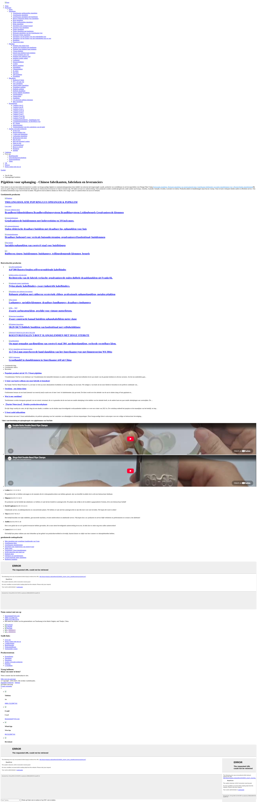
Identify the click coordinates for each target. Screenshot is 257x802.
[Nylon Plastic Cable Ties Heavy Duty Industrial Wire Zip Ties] (19, 283)
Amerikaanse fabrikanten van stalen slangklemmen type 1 (215, 187)
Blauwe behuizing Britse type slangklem (25, 18)
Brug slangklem (18, 20)
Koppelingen (13, 103)
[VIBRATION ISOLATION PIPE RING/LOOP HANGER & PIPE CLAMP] (8, 198)
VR (6, 163)
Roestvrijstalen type (19, 132)
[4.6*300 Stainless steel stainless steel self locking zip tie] (15, 267)
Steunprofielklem (18, 62)
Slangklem (12, 11)
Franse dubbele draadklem (21, 92)
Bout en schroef (18, 147)
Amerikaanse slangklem (20, 15)
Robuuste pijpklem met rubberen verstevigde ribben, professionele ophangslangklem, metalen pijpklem (62, 294)
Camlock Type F (18, 114)
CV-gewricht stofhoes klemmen (23, 100)
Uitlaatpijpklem (18, 69)
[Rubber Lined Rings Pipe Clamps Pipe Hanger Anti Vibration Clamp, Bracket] (6, 251)
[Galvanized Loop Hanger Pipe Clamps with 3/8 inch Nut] (11, 218)
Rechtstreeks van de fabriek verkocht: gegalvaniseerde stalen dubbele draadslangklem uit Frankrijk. (61, 277)
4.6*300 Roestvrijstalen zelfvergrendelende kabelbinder (37, 269)
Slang (10, 9)
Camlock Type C (18, 109)
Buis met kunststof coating (21, 141)
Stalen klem (8, 548)
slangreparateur (17, 125)
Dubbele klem (9, 554)
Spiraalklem (16, 67)
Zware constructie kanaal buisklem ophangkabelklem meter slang (43, 319)
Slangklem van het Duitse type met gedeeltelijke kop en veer (32, 38)
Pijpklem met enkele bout (21, 45)
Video (11, 161)
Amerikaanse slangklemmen (14, 545)
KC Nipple (16, 123)
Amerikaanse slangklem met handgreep (25, 17)
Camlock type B (18, 107)
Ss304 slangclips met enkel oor (14, 552)
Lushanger (16, 60)
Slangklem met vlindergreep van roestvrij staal (19, 547)
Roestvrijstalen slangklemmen (243, 187)
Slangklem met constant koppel (23, 26)
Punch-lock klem (18, 42)
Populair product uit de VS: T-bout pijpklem (23, 373)
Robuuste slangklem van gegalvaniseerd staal (182, 187)
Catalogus (8, 152)
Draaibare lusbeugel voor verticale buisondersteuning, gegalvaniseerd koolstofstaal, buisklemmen (55, 237)
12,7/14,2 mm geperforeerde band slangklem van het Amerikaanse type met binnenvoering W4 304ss (60, 351)
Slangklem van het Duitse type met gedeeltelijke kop (29, 36)
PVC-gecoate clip (18, 82)
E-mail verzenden (6, 686)
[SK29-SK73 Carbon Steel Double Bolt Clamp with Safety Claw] (16, 324)
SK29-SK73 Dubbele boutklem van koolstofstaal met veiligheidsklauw (45, 327)
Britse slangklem (18, 24)
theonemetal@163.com (12, 616)
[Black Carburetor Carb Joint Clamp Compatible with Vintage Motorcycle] (13, 308)
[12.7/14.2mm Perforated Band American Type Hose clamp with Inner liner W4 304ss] (20, 349)
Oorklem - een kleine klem (15, 389)
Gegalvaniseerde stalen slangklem (15, 557)
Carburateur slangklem (20, 136)
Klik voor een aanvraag (8, 679)
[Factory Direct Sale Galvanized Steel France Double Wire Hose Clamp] (18, 275)
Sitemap (17, 682)
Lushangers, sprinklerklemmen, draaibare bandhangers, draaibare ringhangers (50, 302)
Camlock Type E (18, 112)
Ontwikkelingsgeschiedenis (17, 158)
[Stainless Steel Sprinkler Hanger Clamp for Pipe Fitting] (9, 243)
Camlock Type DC (19, 116)
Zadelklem (16, 98)
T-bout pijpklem (18, 51)
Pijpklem (11, 44)
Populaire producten (7, 682)
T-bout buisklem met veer (21, 55)
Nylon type (16, 130)
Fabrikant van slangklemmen (14, 556)
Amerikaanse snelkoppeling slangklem (25, 13)
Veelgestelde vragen (11, 649)
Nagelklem (16, 76)
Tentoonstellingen (14, 159)
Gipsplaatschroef (18, 145)
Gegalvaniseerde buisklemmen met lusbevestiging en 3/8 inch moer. (39, 220)
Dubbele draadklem (19, 91)
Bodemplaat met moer (20, 138)
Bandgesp (16, 148)
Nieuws (7, 165)
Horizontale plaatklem (160, 187)
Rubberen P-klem (18, 80)
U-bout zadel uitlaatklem (15, 412)
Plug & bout (17, 139)
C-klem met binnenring (20, 134)
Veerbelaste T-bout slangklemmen (15, 550)
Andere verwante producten (18, 129)
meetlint (15, 150)
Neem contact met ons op (13, 167)
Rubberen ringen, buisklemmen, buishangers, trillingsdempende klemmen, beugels (47, 253)
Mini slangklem (18, 101)
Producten (8, 8)
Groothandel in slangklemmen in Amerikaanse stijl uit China (40, 360)
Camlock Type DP (19, 118)
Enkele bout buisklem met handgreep (24, 47)
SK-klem (16, 73)
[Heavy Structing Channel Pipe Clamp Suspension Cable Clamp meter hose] (16, 316)
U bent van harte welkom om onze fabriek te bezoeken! (27, 381)
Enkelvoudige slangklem (21, 85)
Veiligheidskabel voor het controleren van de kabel (29, 127)
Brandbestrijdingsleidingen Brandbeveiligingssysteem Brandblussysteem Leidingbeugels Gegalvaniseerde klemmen (64, 212)
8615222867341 (10, 734)
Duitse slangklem (18, 29)
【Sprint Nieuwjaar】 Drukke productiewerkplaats (26, 404)
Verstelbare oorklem (19, 87)
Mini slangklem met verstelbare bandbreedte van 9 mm (22, 541)
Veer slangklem (18, 83)
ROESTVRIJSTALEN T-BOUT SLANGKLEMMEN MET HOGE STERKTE (49, 335)
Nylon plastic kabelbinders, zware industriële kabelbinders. (39, 286)
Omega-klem (17, 96)
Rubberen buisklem (11, 559)
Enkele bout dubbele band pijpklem (24, 53)
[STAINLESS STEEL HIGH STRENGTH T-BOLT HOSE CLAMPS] (22, 332)
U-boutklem (8, 665)
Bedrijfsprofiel (13, 156)
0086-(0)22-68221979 (12, 619)
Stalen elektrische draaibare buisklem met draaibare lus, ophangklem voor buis (46, 229)
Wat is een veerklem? (13, 396)
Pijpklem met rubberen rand (21, 56)
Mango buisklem (18, 65)
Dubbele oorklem (18, 89)
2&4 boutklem (17, 74)
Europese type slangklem (21, 27)
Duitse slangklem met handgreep (23, 31)
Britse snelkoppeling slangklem (23, 22)
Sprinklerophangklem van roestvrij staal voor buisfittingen (35, 245)
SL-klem (15, 71)
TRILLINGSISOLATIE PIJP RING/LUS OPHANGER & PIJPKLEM (41, 202)
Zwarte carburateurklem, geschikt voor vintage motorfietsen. (40, 310)
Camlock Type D (18, 111)
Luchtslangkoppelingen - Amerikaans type (26, 120)
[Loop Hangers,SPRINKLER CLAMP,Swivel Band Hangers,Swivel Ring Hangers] (13, 300)
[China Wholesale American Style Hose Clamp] (14, 357)
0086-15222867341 (11, 617)
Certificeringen (9, 643)
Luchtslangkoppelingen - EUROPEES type (26, 121)
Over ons (8, 640)
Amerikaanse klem (11, 543)
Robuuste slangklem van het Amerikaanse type (27, 33)
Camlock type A (18, 105)
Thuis (6, 6)
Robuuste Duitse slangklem (21, 35)
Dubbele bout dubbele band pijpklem (24, 49)
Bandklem (16, 40)
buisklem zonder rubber (20, 58)
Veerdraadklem (17, 94)
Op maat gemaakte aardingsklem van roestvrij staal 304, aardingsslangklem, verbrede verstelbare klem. (62, 343)
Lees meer (8, 206)
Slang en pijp (17, 143)
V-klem (15, 64)
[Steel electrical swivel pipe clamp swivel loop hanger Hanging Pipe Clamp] (12, 226)
